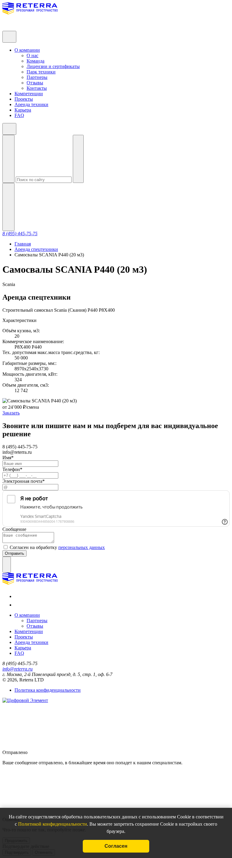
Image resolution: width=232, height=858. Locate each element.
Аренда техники (31, 104)
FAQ (19, 115)
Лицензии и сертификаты (53, 66)
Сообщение (14, 529)
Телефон (12, 469)
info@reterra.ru (17, 668)
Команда (35, 60)
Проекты (23, 99)
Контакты (37, 88)
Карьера (22, 109)
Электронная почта (23, 481)
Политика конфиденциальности (47, 690)
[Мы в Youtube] (16, 604)
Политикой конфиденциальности (52, 824)
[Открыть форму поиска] (8, 207)
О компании (27, 50)
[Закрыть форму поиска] (78, 159)
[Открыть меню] (9, 37)
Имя (8, 457)
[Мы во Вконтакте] (16, 596)
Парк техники (41, 71)
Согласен (116, 846)
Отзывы (35, 82)
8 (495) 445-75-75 (19, 233)
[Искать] (8, 159)
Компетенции (28, 93)
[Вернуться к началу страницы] (6, 565)
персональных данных (81, 547)
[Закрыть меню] (9, 129)
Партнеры (37, 77)
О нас (32, 55)
